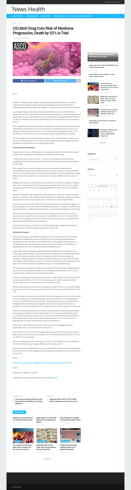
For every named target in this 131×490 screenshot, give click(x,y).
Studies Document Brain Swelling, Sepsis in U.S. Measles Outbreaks (68, 447)
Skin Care (72, 16)
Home (14, 23)
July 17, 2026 (17, 422)
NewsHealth (18, 487)
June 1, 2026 (16, 38)
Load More (46, 459)
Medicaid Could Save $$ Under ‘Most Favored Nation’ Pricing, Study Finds (46, 447)
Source (55, 378)
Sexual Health (59, 16)
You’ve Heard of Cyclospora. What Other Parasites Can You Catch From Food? (22, 447)
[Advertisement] (85, 8)
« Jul (89, 218)
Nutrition (45, 16)
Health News (17, 16)
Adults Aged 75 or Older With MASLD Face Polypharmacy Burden (46, 420)
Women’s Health (85, 16)
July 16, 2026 (17, 452)
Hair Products (32, 16)
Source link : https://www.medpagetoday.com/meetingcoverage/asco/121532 (42, 363)
